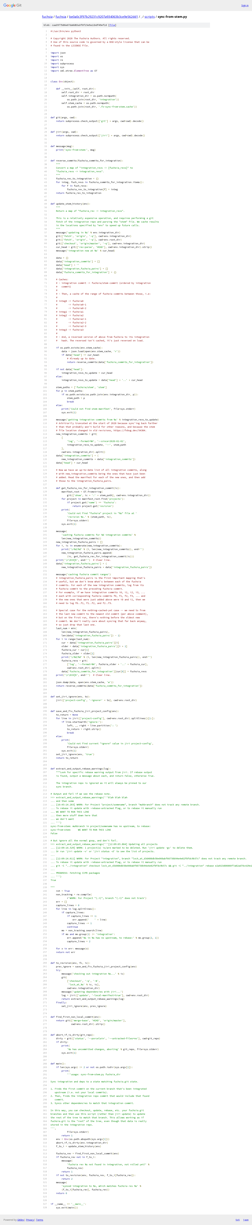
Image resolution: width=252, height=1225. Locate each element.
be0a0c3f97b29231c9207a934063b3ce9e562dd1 (103, 17)
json (246, 1219)
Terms (39, 1219)
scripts (150, 17)
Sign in (245, 5)
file (112, 25)
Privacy (30, 1219)
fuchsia (47, 17)
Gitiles (20, 1219)
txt (238, 1219)
